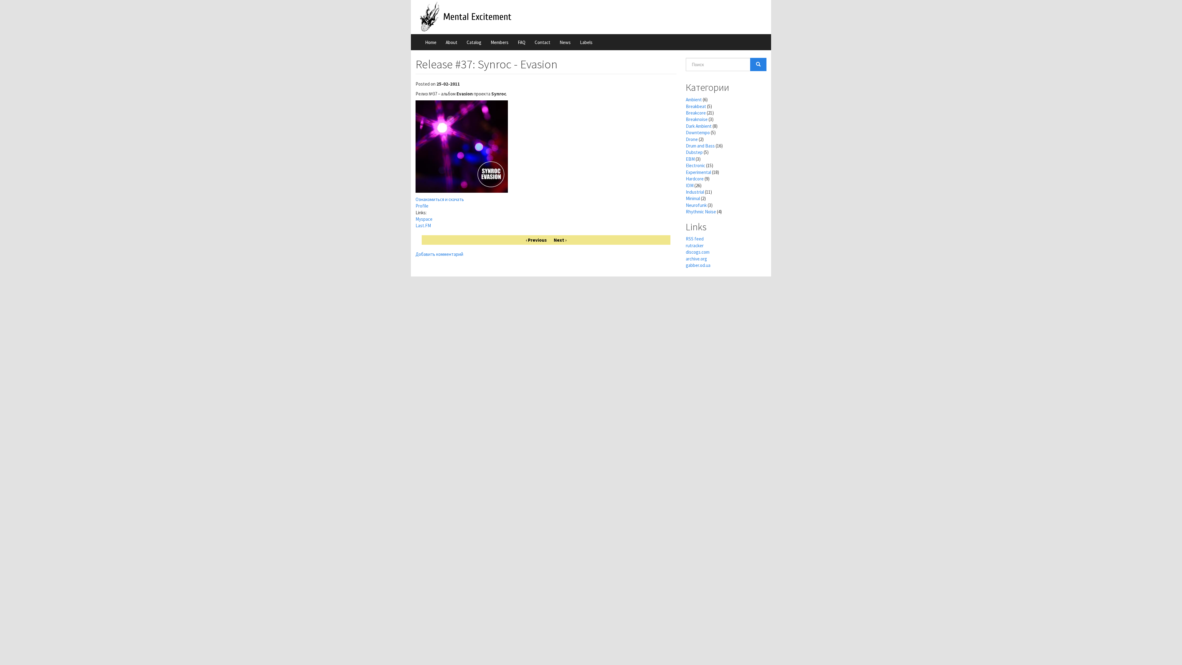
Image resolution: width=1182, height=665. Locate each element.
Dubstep (694, 152)
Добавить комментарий (439, 254)
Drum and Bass (700, 146)
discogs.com (698, 252)
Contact (542, 42)
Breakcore (696, 113)
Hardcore (695, 179)
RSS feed (695, 239)
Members (500, 42)
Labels (586, 42)
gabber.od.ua (698, 265)
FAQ (521, 42)
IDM (690, 185)
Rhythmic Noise (701, 212)
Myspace (424, 219)
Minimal (693, 198)
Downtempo (698, 132)
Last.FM (423, 225)
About (451, 42)
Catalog (474, 42)
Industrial (695, 192)
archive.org (696, 259)
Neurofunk (696, 205)
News (565, 42)
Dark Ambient (699, 126)
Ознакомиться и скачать (440, 199)
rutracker (695, 245)
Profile (422, 206)
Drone (692, 139)
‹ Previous (536, 240)
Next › (560, 240)
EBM (690, 159)
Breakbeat (696, 106)
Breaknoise (697, 119)
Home (430, 42)
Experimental (698, 172)
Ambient (694, 100)
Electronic (695, 165)
